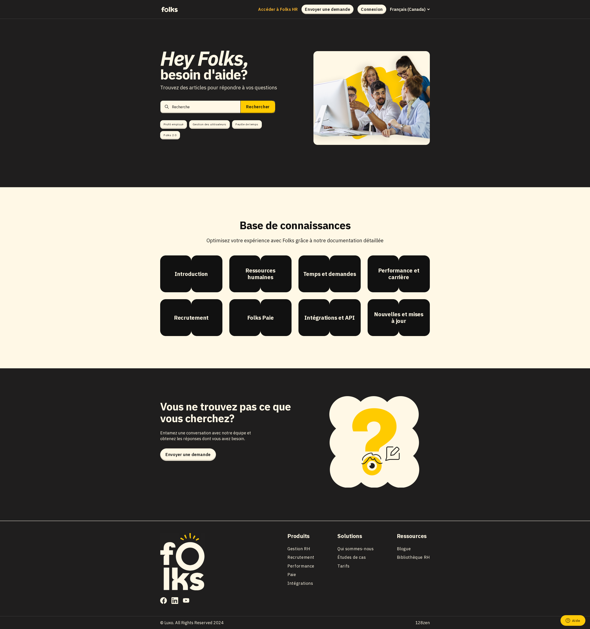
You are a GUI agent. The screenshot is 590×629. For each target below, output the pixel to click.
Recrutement (300, 557)
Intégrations (300, 583)
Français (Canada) (407, 9)
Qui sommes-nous (355, 548)
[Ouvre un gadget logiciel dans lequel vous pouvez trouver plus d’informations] (572, 621)
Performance (300, 566)
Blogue (404, 548)
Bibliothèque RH (413, 557)
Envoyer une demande (327, 9)
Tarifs (343, 566)
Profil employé (173, 124)
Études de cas (351, 557)
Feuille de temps (247, 124)
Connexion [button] (372, 9)
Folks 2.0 (170, 135)
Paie (291, 574)
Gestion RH (298, 548)
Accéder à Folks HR (278, 9)
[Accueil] (169, 9)
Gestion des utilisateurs (209, 124)
